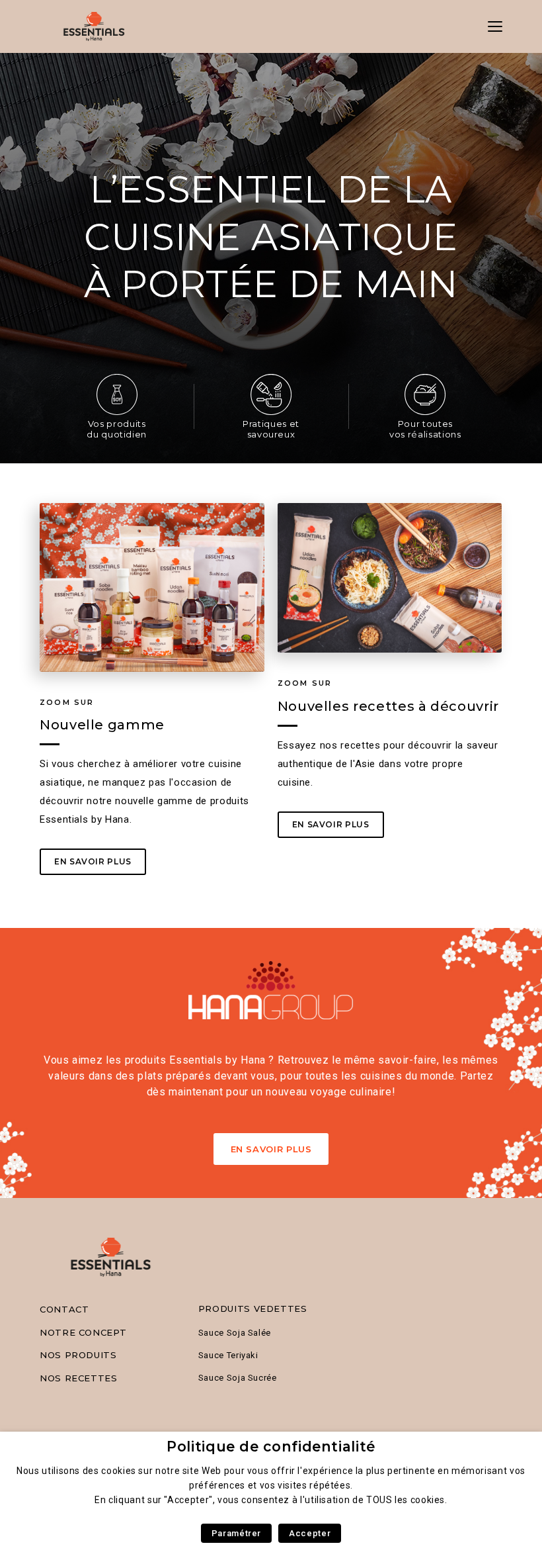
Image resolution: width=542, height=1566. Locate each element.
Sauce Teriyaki (228, 1355)
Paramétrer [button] (236, 1533)
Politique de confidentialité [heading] (271, 1446)
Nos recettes (79, 1378)
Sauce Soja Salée (234, 1333)
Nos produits (78, 1355)
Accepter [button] (309, 1533)
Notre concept (83, 1332)
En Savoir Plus (271, 1149)
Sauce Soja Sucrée (237, 1378)
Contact (64, 1309)
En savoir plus (93, 861)
